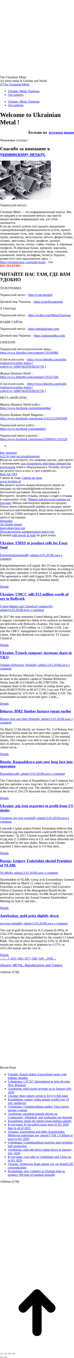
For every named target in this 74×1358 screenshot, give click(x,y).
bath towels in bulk (24, 535)
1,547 (25, 958)
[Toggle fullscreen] (9, 1353)
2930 (50, 958)
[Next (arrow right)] (5, 1357)
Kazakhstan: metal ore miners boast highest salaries (39, 1121)
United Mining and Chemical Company (24, 606)
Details (4, 586)
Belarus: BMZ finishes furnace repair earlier (35, 711)
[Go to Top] (37, 1349)
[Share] (5, 1353)
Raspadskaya (8, 773)
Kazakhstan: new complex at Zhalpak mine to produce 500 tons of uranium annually (36, 1172)
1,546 (18, 958)
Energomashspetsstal (13, 555)
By (32, 555)
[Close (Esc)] (1, 1353)
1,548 (32, 958)
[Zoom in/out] (13, 1353)
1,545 (11, 958)
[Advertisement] (37, 37)
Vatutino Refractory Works (16, 665)
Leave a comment (33, 610)
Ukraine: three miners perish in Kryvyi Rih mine (38, 1096)
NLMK (4, 873)
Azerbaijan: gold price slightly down (29, 916)
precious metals (9, 923)
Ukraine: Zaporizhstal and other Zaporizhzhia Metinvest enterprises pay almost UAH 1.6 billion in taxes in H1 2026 (40, 1135)
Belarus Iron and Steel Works (18, 719)
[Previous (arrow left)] (1, 1357)
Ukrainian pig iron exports (16, 818)
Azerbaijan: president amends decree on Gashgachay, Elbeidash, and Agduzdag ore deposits (40, 1115)
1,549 (39, 958)
